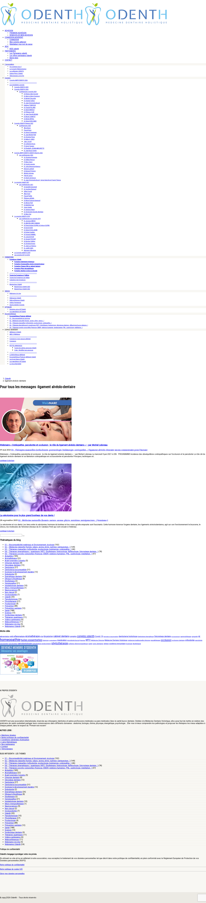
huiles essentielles (31, 639)
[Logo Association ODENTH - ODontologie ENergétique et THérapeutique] (41, 24)
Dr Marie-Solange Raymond (32, 200)
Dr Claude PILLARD (29, 107)
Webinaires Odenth (15, 298)
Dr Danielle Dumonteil (30, 187)
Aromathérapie (11, 558)
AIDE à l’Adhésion (15, 334)
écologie (129, 644)
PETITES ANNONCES (16, 346)
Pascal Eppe (27, 130)
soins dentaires (98, 644)
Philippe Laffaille (29, 198)
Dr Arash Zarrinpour (30, 178)
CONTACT (8, 60)
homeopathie (10, 640)
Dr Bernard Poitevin (30, 171)
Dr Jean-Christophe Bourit (32, 103)
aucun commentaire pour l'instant (131, 450)
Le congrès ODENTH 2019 (22, 216)
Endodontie (9, 574)
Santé (7, 610)
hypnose (46, 640)
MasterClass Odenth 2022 (22, 289)
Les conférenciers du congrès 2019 (30, 219)
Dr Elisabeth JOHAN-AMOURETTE (34, 148)
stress (106, 644)
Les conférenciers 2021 (26, 184)
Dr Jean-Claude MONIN (31, 114)
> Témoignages (6, 749)
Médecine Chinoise (97, 640)
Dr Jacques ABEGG (30, 221)
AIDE (6, 46)
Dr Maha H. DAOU (29, 139)
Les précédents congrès (17, 85)
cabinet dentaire (61, 636)
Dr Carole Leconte (29, 164)
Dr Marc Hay (27, 214)
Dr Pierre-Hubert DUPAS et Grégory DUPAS (37, 225)
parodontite (4, 644)
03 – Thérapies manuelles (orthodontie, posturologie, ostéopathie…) (31, 323)
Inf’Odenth (8, 307)
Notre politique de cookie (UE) (11, 869)
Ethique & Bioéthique (13, 579)
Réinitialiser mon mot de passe (21, 44)
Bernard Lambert (29, 169)
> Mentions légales (8, 735)
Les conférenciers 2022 (26, 155)
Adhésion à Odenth (15, 332)
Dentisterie (9, 567)
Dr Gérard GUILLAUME (30, 230)
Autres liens (14, 58)
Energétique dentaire (13, 576)
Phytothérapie (10, 601)
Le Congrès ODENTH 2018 (22, 253)
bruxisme (102, 520)
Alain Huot (27, 194)
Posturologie (10, 604)
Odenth (8, 597)
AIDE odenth (14, 49)
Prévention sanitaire (13, 608)
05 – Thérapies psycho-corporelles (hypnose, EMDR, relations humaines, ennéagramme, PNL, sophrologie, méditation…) (46, 327)
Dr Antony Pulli (28, 203)
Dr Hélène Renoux (29, 160)
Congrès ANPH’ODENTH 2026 (19, 80)
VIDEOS (7, 291)
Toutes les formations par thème (19, 277)
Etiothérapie (10, 581)
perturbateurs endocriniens (41, 644)
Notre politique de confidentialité (12, 865)
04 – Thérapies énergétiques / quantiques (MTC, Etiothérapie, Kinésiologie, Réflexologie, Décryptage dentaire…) (51, 551)
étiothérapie (137, 644)
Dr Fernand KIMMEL (30, 234)
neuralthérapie (155, 640)
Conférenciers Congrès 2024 (27, 92)
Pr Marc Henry (28, 162)
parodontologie (25, 643)
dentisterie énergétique (146, 636)
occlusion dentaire (178, 640)
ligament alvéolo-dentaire (101, 450)
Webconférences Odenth (17, 300)
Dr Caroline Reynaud (30, 189)
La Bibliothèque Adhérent (17, 355)
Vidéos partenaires (13, 619)
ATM (41, 636)
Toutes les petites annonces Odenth (25, 348)
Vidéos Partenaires (15, 302)
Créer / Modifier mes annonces (23, 350)
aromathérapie (32, 636)
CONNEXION (14, 40)
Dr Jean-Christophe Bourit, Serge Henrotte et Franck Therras (42, 180)
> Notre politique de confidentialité (14, 737)
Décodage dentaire (13, 565)
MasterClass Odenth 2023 (22, 287)
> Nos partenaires (7, 744)
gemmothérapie (185, 636)
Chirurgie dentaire (12, 563)
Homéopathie (10, 583)
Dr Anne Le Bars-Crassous (32, 96)
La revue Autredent (15, 364)
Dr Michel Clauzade (30, 98)
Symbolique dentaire (13, 615)
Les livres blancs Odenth (17, 359)
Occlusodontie (11, 594)
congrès (73, 636)
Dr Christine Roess (29, 243)
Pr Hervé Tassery (29, 146)
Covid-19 (99, 636)
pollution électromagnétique (78, 644)
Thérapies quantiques (14, 617)
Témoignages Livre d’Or (17, 76)
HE (199, 637)
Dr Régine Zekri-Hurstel (31, 94)
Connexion (13, 341)
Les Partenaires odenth (18, 53)
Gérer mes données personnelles (12, 873)
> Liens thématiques (8, 742)
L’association (9, 64)
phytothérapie (59, 643)
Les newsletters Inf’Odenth (18, 311)
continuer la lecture (7, 460)
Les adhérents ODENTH (17, 71)
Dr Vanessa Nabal (29, 209)
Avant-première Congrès (17, 305)
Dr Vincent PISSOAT (30, 239)
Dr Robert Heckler (29, 232)
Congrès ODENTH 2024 (21, 89)
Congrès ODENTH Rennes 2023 (23, 123)
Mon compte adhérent (18, 42)
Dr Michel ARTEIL (29, 119)
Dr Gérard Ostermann (30, 132)
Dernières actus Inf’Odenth (18, 309)
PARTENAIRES (10, 51)
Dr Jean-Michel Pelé (30, 135)
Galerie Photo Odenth (16, 73)
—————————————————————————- (23, 82)
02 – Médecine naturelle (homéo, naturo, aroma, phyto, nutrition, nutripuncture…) (37, 547)
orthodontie (190, 640)
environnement (175, 636)
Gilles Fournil (28, 191)
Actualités (9, 556)
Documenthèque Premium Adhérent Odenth (23, 357)
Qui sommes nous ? (16, 67)
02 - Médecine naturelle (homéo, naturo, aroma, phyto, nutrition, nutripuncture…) (57, 520)
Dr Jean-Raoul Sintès (30, 150)
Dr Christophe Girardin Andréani (33, 212)
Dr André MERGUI (29, 110)
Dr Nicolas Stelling (29, 241)
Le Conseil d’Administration (18, 69)
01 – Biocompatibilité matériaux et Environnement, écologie (29, 545)
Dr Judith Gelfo (28, 248)
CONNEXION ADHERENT (14, 37)
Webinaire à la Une (15, 293)
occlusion (166, 640)
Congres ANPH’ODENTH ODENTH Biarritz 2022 (28, 153)
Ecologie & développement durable (19, 572)
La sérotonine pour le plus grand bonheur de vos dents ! (27, 515)
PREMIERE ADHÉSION (18, 33)
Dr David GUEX (28, 228)
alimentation (5, 637)
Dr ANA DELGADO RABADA (32, 223)
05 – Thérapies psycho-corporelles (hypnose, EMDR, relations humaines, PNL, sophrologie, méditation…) (48, 554)
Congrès (7, 78)
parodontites (13, 644)
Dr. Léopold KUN (29, 237)
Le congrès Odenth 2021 (21, 182)
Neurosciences (11, 590)
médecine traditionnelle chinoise (139, 640)
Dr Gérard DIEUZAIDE (30, 121)
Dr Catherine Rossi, (30, 144)
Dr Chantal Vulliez (29, 101)
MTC (88, 640)
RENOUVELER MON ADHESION (21, 35)
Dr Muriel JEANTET (30, 116)
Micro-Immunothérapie (14, 588)
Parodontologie (11, 599)
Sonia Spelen (28, 207)
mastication (62, 640)
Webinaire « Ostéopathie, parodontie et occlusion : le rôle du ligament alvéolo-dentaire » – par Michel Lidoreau (54, 445)
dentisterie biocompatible (111, 636)
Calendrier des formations (18, 280)
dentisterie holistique (127, 636)
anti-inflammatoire (17, 636)
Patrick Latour (28, 175)
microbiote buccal (73, 640)
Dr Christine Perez (29, 137)
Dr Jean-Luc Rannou (30, 246)
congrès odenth (85, 636)
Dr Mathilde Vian (29, 205)
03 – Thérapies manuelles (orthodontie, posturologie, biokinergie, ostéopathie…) (38, 549)
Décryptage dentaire (162, 636)
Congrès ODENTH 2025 (21, 87)
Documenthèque (10, 314)
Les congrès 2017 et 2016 (22, 255)
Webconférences (12, 622)
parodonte (198, 640)
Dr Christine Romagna (30, 157)
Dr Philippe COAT (29, 112)
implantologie (53, 640)
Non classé (9, 592)
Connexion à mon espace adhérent (20, 339)
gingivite (195, 636)
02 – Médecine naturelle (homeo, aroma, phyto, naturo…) (27, 321)
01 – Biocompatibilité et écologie (20, 318)
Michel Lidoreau (29, 173)
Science (8, 613)
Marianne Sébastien (30, 250)
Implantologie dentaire (14, 585)
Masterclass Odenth (16, 284)
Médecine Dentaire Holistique (116, 640)
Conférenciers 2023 (25, 126)
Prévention (9, 606)
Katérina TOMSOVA (30, 105)
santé (90, 644)
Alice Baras (27, 128)
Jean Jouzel (27, 141)
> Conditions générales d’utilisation (14, 740)
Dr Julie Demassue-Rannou (32, 166)
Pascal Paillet (28, 196)
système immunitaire (117, 644)
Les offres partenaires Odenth (21, 55)
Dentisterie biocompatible (15, 570)
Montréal (82, 640)
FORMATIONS (9, 257)
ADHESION (9, 30)
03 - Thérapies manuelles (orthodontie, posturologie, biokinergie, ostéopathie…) (50, 450)
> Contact (4, 746)
